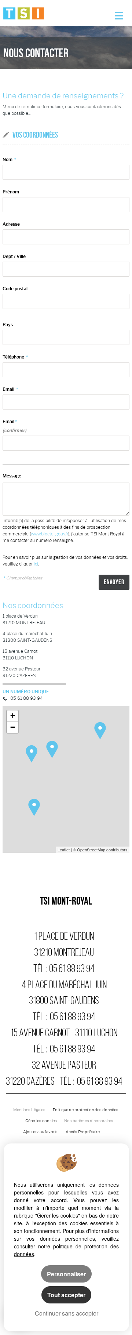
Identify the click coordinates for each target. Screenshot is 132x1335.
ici (36, 564)
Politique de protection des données (85, 1109)
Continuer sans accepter (66, 1313)
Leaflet (64, 849)
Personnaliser (66, 1274)
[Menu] (119, 13)
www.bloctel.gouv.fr (49, 533)
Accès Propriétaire (83, 1132)
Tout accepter (66, 1295)
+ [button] (12, 715)
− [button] (12, 727)
